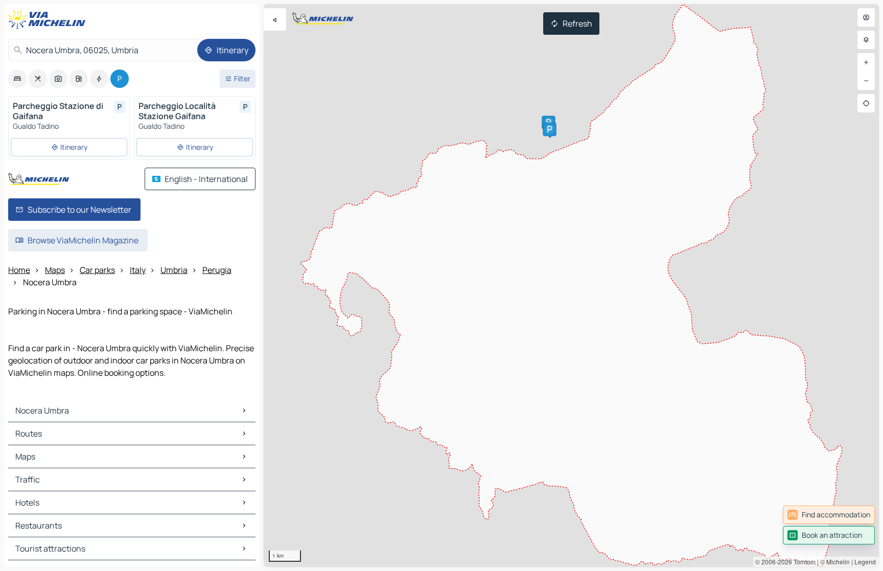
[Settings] (866, 40)
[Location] (866, 103)
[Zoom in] (866, 62)
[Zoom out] (866, 81)
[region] (571, 285)
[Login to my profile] (866, 17)
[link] (829, 515)
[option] (17, 79)
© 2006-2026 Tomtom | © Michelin (802, 561)
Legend (865, 561)
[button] (549, 129)
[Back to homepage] (49, 19)
